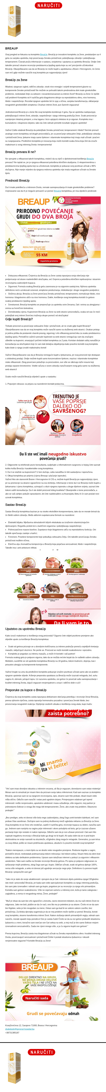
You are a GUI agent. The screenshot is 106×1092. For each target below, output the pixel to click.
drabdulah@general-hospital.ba (19, 1029)
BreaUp (43, 54)
